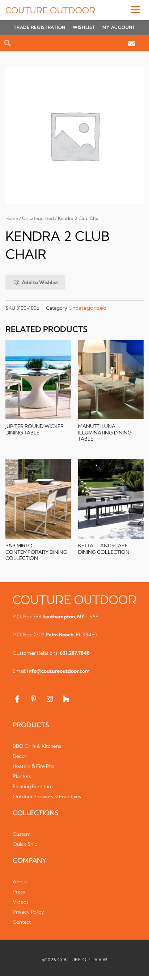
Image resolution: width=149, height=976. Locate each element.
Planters (22, 776)
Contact (22, 922)
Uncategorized (38, 218)
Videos (21, 902)
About (20, 881)
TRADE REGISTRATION (39, 27)
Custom (22, 834)
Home (11, 218)
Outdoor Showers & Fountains (47, 796)
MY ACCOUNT (118, 27)
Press (19, 892)
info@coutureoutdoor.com (58, 671)
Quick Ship (25, 844)
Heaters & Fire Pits (33, 766)
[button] (119, 10)
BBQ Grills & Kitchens (37, 746)
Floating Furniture (33, 786)
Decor (19, 756)
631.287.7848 (75, 653)
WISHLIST (84, 27)
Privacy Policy (28, 912)
